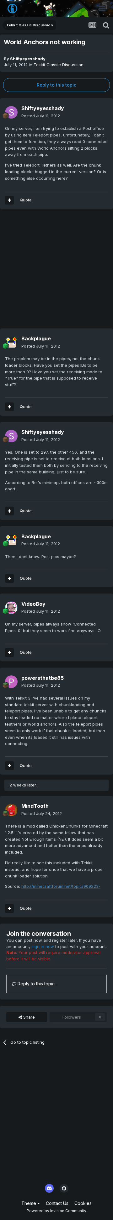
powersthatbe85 (42, 678)
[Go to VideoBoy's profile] (11, 607)
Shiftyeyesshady (28, 58)
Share (28, 1017)
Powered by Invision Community (56, 1210)
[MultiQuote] (9, 200)
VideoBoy (33, 604)
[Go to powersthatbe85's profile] (11, 681)
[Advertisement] (56, 272)
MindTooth (35, 806)
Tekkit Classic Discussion (58, 64)
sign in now (42, 946)
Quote (26, 199)
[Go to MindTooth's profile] (11, 810)
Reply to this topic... (36, 983)
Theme (29, 1203)
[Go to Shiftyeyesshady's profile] (11, 112)
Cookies (83, 1203)
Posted (40, 115)
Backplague (36, 338)
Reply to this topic (56, 85)
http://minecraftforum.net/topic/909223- (60, 886)
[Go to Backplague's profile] (11, 342)
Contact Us (57, 1203)
